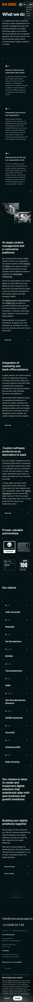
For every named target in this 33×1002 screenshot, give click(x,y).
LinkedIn (5, 931)
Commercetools (24, 300)
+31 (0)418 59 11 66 (13, 925)
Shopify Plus (10, 303)
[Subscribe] (27, 968)
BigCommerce (11, 300)
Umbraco (26, 264)
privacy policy (25, 993)
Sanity (8, 266)
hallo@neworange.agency (17, 918)
